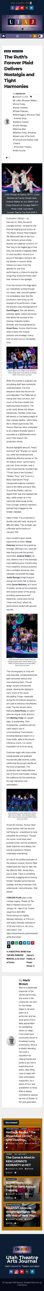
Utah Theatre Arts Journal (22, 1259)
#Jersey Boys (20, 118)
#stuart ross (18, 136)
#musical (32, 132)
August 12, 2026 (15, 1219)
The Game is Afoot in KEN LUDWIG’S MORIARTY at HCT (20, 1161)
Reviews (7, 51)
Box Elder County (13, 1129)
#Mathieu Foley (20, 132)
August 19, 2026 (15, 1194)
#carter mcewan (20, 107)
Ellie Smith (32, 1143)
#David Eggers (19, 115)
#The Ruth (29, 136)
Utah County (17, 51)
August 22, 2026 (15, 1169)
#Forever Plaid (33, 115)
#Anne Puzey (19, 104)
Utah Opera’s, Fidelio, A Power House (31, 959)
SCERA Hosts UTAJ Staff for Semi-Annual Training (21, 1186)
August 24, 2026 (15, 1143)
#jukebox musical (20, 122)
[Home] (3, 36)
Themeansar (22, 1285)
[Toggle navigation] (17, 36)
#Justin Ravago (20, 125)
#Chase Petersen (20, 111)
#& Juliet (17, 100)
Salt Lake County (21, 1154)
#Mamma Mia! (19, 129)
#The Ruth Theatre (22, 147)
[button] (31, 36)
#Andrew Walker (29, 100)
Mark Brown (20, 94)
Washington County (14, 1204)
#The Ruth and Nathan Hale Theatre (25, 142)
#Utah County (19, 150)
